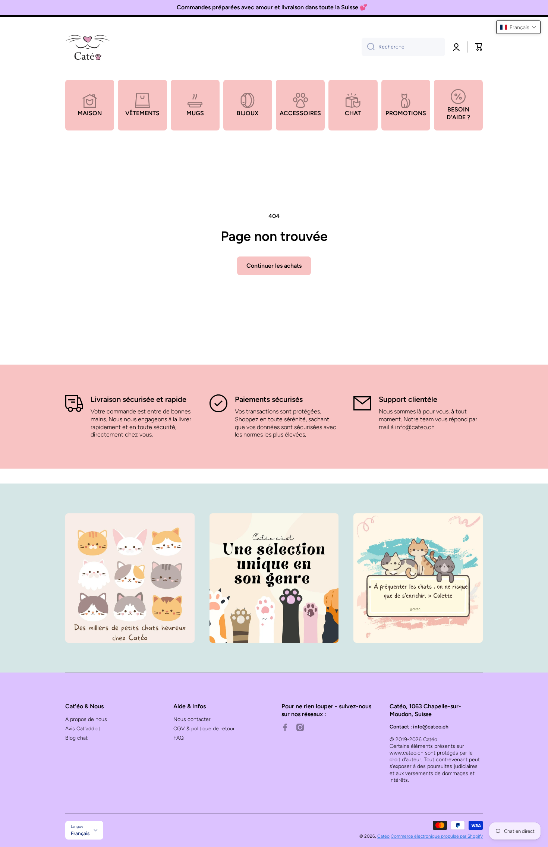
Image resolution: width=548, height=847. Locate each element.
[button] (479, 47)
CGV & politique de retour (204, 728)
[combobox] (403, 47)
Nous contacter (192, 719)
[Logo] (87, 47)
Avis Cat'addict (82, 728)
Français (80, 833)
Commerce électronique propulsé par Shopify (437, 836)
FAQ (178, 738)
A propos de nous (86, 719)
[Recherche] (368, 47)
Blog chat (76, 738)
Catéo (383, 836)
